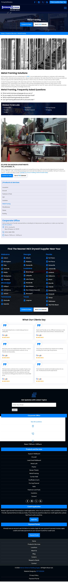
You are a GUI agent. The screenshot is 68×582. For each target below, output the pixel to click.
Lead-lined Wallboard (34, 460)
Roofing (4, 213)
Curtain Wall (34, 476)
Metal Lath (34, 463)
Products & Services (11, 33)
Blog (34, 554)
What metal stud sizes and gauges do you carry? (17, 93)
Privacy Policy (34, 575)
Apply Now (34, 519)
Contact (34, 563)
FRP (3, 197)
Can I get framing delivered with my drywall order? (18, 100)
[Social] (35, 2)
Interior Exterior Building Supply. (30, 568)
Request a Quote (34, 560)
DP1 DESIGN (40, 571)
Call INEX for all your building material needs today (34, 172)
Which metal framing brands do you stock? (16, 97)
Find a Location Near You (58, 2)
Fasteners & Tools (7, 194)
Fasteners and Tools (34, 490)
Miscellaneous (6, 207)
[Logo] (10, 8)
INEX (28, 76)
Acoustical (5, 187)
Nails (34, 486)
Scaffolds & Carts (34, 480)
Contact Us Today (26, 24)
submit (15, 410)
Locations (34, 547)
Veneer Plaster (34, 470)
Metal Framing (6, 204)
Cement (34, 496)
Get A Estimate (41, 24)
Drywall (4, 190)
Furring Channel (34, 483)
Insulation (5, 200)
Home (2, 33)
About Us (34, 550)
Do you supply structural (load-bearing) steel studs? (19, 95)
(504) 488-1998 (9, 232)
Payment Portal (34, 535)
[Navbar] (65, 8)
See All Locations (7, 225)
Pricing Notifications (6, 2)
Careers (34, 557)
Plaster (4, 210)
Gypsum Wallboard (34, 454)
